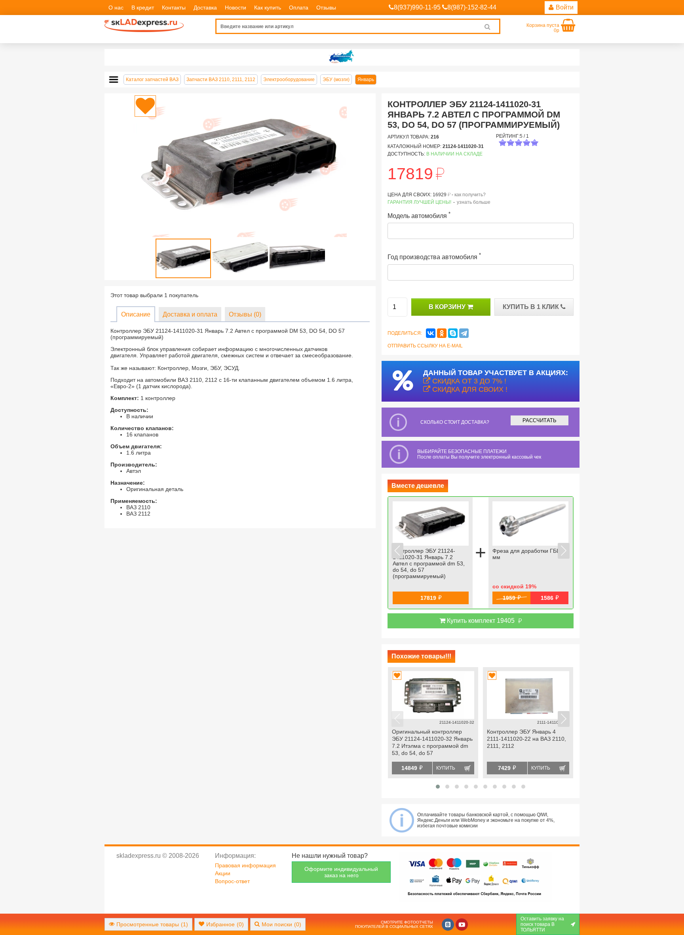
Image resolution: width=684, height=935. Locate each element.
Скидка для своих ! (468, 389)
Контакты (174, 7)
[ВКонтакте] (430, 333)
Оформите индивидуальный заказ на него (341, 872)
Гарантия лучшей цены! (419, 202)
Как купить (267, 7)
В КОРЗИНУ (448, 306)
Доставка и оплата (190, 314)
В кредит (142, 7)
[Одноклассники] (441, 333)
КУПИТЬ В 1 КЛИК (531, 306)
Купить (445, 768)
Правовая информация (245, 865)
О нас (116, 7)
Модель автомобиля (419, 215)
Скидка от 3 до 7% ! (468, 381)
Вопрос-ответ (232, 881)
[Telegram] (464, 333)
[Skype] (453, 333)
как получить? (470, 194)
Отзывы (326, 7)
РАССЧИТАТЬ (539, 420)
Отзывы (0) (245, 314)
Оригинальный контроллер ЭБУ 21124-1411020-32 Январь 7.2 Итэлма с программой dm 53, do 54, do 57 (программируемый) (432, 743)
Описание (135, 314)
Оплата (298, 7)
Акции (222, 873)
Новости (235, 7)
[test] (342, 57)
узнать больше (473, 202)
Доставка (205, 7)
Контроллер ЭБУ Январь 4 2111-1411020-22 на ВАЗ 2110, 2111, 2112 (526, 738)
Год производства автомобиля (434, 256)
